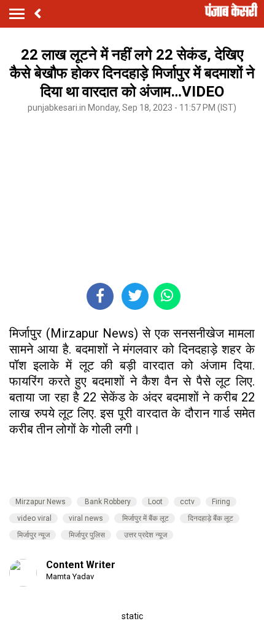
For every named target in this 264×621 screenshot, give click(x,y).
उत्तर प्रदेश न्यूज (144, 535)
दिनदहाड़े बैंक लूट (209, 518)
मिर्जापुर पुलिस (86, 535)
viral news (86, 518)
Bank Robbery (107, 501)
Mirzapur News (40, 501)
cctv (187, 501)
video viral (33, 518)
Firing (221, 501)
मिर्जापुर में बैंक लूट (144, 518)
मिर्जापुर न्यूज (32, 535)
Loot (155, 501)
